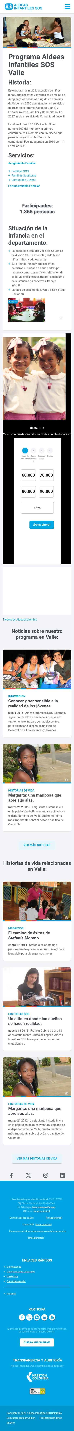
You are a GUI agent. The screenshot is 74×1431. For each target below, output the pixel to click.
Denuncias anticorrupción (21, 1417)
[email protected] (42, 1211)
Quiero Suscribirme (37, 1342)
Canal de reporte (16, 1281)
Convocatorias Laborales (21, 1271)
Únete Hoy (12, 1276)
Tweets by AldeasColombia (20, 619)
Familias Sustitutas (23, 175)
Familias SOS (20, 171)
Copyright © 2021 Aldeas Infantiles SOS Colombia (34, 1413)
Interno (11, 1422)
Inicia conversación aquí (43, 1207)
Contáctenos (14, 1266)
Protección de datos (51, 1417)
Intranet (11, 1293)
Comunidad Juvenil (23, 180)
